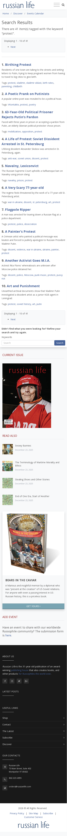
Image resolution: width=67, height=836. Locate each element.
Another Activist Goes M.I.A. (27, 260)
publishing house (20, 670)
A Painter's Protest (20, 231)
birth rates (48, 82)
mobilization (14, 131)
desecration (30, 224)
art (49, 202)
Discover (7, 744)
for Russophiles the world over (35, 673)
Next (13, 46)
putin (39, 304)
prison (20, 180)
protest (12, 82)
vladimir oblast (34, 82)
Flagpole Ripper (18, 209)
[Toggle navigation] (57, 5)
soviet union (24, 158)
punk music (40, 275)
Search (59, 342)
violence (21, 249)
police (20, 224)
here (8, 635)
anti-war (12, 158)
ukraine (46, 249)
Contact (6, 724)
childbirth (17, 86)
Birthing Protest (18, 64)
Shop (5, 717)
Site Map (33, 813)
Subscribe (7, 737)
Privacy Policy (17, 813)
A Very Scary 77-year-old (24, 187)
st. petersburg (40, 202)
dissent (35, 158)
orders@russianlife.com (20, 786)
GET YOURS (33, 606)
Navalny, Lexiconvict (22, 166)
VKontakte (13, 104)
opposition (27, 131)
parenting (7, 86)
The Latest (8, 731)
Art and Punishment (23, 286)
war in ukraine (15, 202)
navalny (12, 180)
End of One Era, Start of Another (32, 496)
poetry (32, 104)
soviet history (24, 304)
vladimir (21, 82)
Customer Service (33, 817)
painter (55, 249)
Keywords (7, 337)
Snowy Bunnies (23, 445)
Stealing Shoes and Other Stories (32, 479)
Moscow (28, 275)
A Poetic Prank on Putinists (27, 94)
